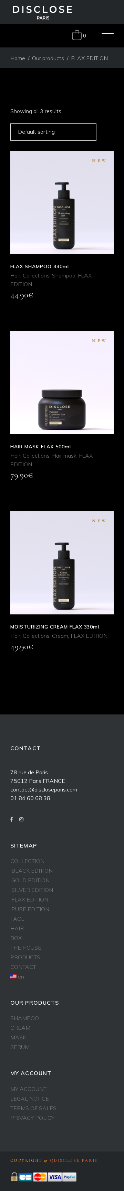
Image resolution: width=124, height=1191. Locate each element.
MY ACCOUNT (28, 1088)
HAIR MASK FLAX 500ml (40, 447)
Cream (60, 635)
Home (17, 58)
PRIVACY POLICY (32, 1117)
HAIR (17, 928)
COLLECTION (27, 860)
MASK (18, 1037)
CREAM (20, 1027)
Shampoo (63, 275)
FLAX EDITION (89, 635)
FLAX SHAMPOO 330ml (39, 266)
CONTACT (23, 966)
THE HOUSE (25, 947)
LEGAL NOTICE (29, 1098)
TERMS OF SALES (33, 1108)
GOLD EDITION (30, 880)
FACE (17, 918)
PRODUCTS (25, 957)
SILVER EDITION (32, 889)
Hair (15, 275)
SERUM (20, 1047)
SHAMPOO (24, 1018)
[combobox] (53, 132)
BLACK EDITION (32, 870)
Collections (36, 275)
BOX (16, 938)
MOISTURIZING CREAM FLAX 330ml (54, 627)
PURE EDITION (30, 909)
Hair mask (64, 455)
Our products (48, 58)
